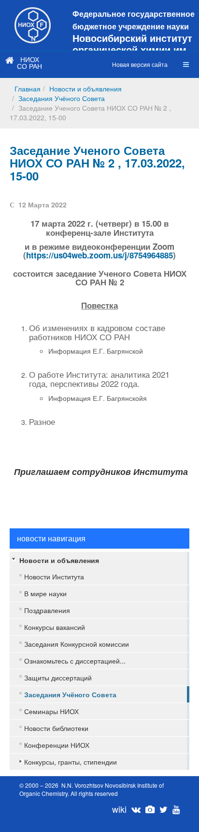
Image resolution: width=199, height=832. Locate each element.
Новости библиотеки (56, 728)
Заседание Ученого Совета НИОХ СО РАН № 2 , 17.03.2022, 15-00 (97, 163)
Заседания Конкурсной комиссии (76, 644)
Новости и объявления (85, 88)
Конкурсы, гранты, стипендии (70, 762)
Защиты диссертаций (58, 677)
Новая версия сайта (140, 64)
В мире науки (45, 593)
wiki (119, 809)
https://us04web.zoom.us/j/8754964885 (99, 255)
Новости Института (54, 576)
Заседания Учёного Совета (61, 98)
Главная (27, 88)
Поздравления (47, 610)
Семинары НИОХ (51, 711)
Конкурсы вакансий (54, 627)
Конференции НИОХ (56, 745)
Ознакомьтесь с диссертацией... (75, 661)
